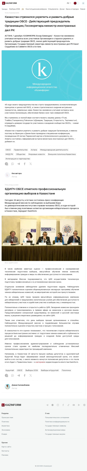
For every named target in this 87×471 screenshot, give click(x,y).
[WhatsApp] (12, 164)
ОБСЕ (8, 150)
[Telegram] (18, 164)
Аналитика (6, 426)
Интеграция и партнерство (18, 159)
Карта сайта (6, 447)
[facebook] (63, 405)
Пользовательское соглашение (57, 417)
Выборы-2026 (14, 9)
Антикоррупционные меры (55, 430)
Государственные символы (55, 426)
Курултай (10, 370)
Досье (62, 9)
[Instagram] (6, 164)
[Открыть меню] (83, 3)
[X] (30, 164)
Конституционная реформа (36, 9)
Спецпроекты (53, 9)
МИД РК (9, 154)
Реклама (5, 455)
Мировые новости (37, 154)
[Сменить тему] (76, 3)
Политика (66, 370)
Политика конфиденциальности (57, 422)
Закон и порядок (72, 9)
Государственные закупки (55, 434)
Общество (20, 154)
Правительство (21, 150)
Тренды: (5, 9)
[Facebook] (24, 164)
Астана (34, 150)
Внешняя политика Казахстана (62, 154)
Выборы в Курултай (50, 370)
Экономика (6, 430)
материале (41, 362)
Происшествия (7, 417)
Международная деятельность (54, 150)
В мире (4, 434)
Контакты (5, 451)
